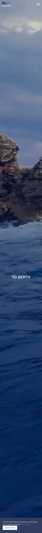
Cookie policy (26, 524)
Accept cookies (10, 528)
